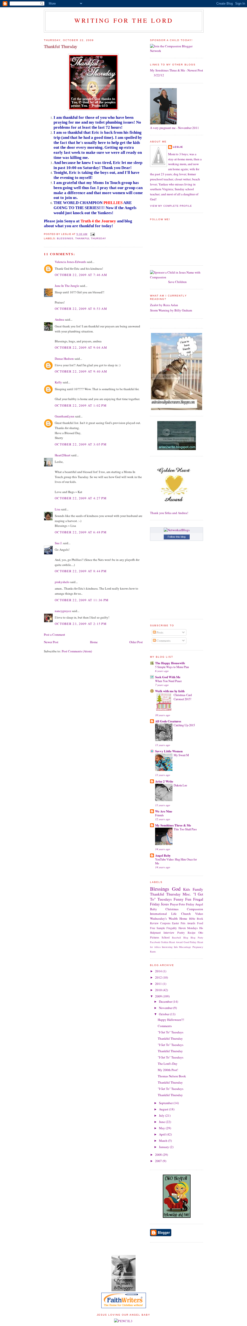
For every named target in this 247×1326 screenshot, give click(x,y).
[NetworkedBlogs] (177, 530)
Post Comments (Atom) (77, 651)
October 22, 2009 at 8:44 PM (81, 571)
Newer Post (51, 642)
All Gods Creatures (168, 721)
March (163, 1140)
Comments (163, 640)
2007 (159, 1161)
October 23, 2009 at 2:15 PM (81, 623)
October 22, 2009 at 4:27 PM (81, 498)
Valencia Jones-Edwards (70, 262)
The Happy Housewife (170, 663)
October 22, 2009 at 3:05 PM (81, 444)
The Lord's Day (168, 1063)
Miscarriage (185, 947)
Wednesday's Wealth (164, 918)
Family (198, 889)
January (164, 1147)
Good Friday (190, 942)
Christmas (171, 909)
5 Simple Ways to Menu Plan (172, 667)
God (176, 888)
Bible (192, 918)
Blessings (65, 238)
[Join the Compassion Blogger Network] (176, 51)
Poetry (181, 932)
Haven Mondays (188, 928)
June (162, 1122)
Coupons (165, 923)
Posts (159, 632)
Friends (159, 815)
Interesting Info (170, 947)
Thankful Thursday (60, 46)
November (166, 1008)
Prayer (174, 904)
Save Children (177, 282)
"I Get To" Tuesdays (170, 1032)
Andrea (59, 319)
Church (186, 913)
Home (94, 642)
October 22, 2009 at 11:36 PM (82, 600)
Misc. (187, 894)
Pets (183, 923)
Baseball (176, 937)
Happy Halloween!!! (171, 1019)
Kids (186, 889)
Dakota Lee (180, 785)
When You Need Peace (168, 681)
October (164, 1014)
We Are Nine (163, 811)
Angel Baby (163, 855)
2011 (159, 983)
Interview (169, 932)
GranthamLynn (64, 416)
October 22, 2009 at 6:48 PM (81, 532)
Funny (179, 899)
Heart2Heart (62, 455)
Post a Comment (54, 634)
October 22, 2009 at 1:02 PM (81, 405)
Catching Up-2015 (184, 725)
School (166, 937)
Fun (188, 899)
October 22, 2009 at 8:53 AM (81, 308)
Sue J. (58, 543)
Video (199, 913)
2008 (159, 1154)
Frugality (171, 928)
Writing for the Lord (123, 20)
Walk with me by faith (170, 691)
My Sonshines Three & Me (173, 825)
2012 (159, 977)
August (164, 1109)
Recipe (191, 932)
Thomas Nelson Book (172, 1076)
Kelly (58, 382)
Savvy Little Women (169, 751)
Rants (153, 951)
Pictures (154, 937)
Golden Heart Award (172, 942)
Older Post (136, 642)
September (166, 1103)
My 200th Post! (168, 1070)
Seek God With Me (167, 677)
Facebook (155, 942)
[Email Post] (92, 234)
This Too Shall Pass (185, 829)
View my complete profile (171, 206)
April (162, 1134)
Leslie (178, 147)
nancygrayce (63, 611)
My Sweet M (181, 755)
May (162, 1128)
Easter (175, 923)
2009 (159, 996)
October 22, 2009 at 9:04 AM (81, 347)
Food (200, 923)
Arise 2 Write (164, 781)
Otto (200, 932)
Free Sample (157, 928)
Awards (191, 923)
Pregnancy (197, 947)
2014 (159, 971)
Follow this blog (176, 536)
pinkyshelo (62, 582)
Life (174, 913)
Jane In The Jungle (67, 285)
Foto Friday (186, 904)
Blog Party (197, 937)
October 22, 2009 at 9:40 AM (81, 371)
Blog (185, 937)
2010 (159, 990)
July (162, 1115)
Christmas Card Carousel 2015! (183, 697)
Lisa (57, 509)
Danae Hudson (64, 358)
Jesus (165, 904)
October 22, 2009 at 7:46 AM (81, 275)
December (166, 1001)
